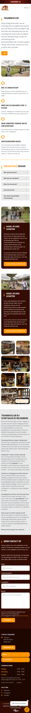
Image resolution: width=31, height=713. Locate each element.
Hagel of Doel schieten (14, 264)
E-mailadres (5, 582)
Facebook (7, 690)
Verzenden (7, 620)
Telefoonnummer (7, 573)
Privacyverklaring (15, 708)
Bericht (3, 591)
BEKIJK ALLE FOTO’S (22, 401)
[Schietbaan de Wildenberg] (4, 7)
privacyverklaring (23, 615)
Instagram (7, 693)
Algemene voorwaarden (10, 706)
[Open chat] (26, 709)
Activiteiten (7, 660)
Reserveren (14, 2)
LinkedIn (6, 695)
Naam (3, 564)
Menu (5, 654)
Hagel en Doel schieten (14, 331)
